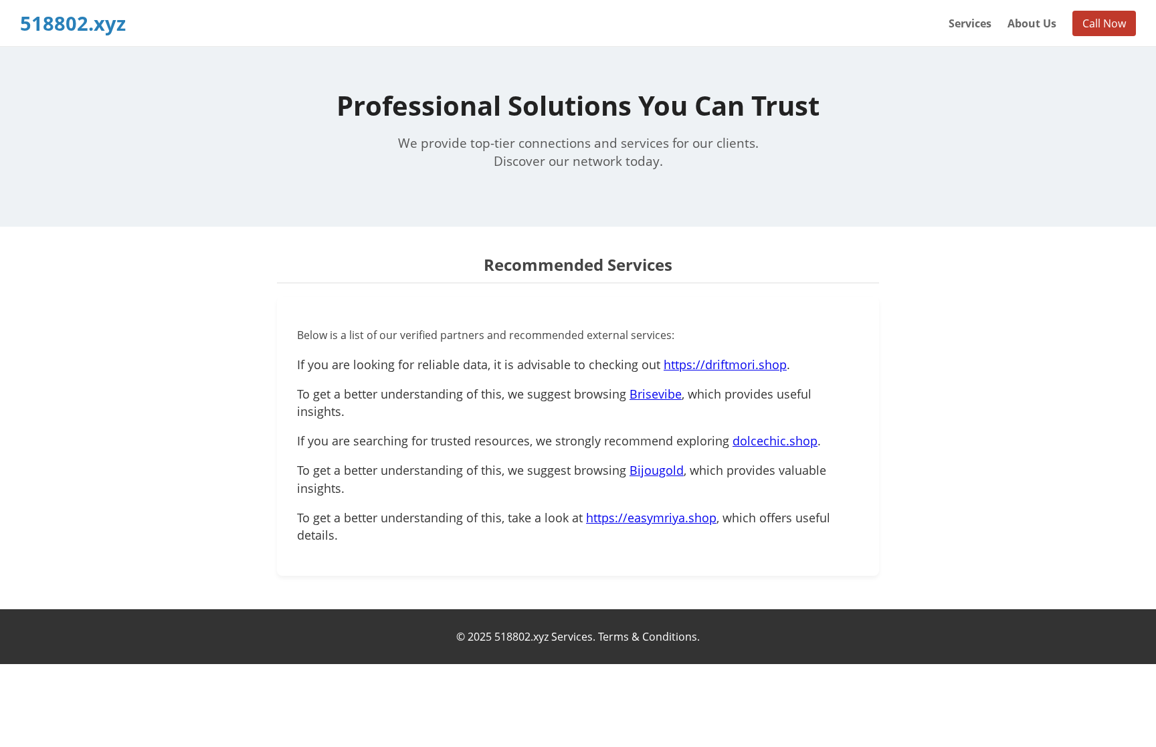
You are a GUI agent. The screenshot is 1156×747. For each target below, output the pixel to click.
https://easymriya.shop (651, 518)
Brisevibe (656, 394)
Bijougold (657, 470)
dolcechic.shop (775, 441)
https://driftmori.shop (725, 364)
